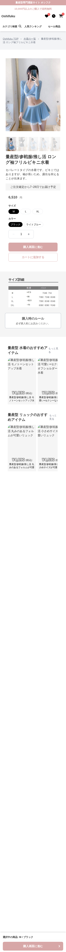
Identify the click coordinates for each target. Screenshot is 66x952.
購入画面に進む (33, 246)
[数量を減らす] (13, 234)
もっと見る (53, 350)
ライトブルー (33, 224)
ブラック (15, 224)
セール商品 (54, 26)
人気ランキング (33, 26)
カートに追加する (33, 257)
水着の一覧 (30, 38)
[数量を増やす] (28, 234)
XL (37, 211)
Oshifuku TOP (10, 38)
